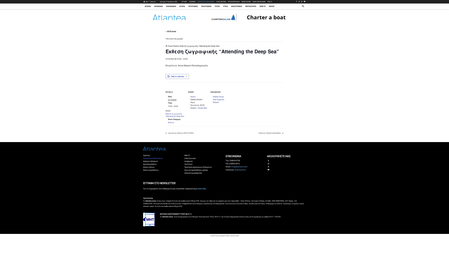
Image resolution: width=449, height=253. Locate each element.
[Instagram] (299, 1)
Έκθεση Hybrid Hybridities (270, 133)
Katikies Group (218, 96)
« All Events (171, 31)
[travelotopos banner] (252, 22)
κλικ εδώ (202, 189)
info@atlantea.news (239, 167)
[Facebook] (296, 1)
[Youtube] (304, 1)
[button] (303, 6)
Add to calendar (177, 76)
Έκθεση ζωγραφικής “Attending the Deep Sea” (175, 115)
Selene (193, 96)
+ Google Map (201, 108)
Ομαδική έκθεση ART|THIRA (181, 133)
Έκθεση (171, 122)
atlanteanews (240, 170)
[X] (302, 1)
